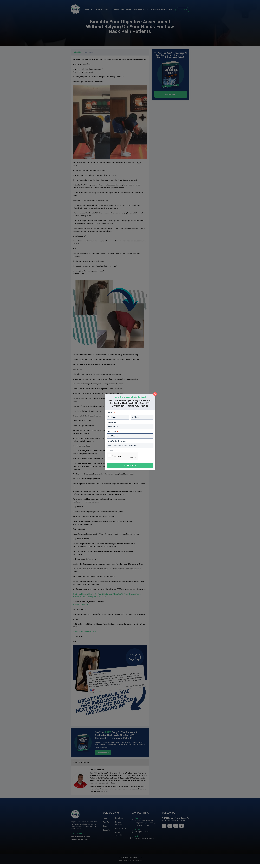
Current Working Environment (117, 441)
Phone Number (112, 422)
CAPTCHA (110, 450)
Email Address (112, 431)
